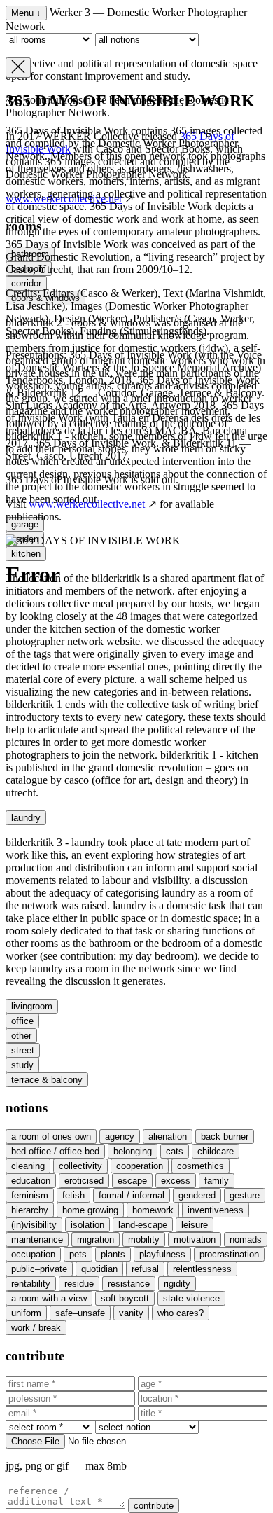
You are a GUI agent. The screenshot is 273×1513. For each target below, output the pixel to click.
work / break (36, 1327)
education (30, 1180)
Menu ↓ (26, 13)
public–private (39, 1269)
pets (78, 1254)
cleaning (28, 1166)
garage (24, 524)
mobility (144, 1239)
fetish (73, 1195)
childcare (215, 1151)
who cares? (181, 1313)
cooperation (139, 1166)
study (22, 1065)
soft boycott (125, 1298)
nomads (246, 1239)
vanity (131, 1313)
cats (174, 1151)
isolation (87, 1225)
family (216, 1180)
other (21, 1035)
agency (119, 1136)
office (22, 1021)
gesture (245, 1195)
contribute (154, 1505)
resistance (129, 1283)
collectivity (80, 1166)
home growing (90, 1210)
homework (153, 1210)
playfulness (162, 1254)
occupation (33, 1254)
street (22, 1050)
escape (132, 1180)
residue (79, 1283)
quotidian (99, 1269)
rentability (30, 1283)
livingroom (31, 1006)
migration (95, 1239)
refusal (145, 1269)
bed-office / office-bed (55, 1151)
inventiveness (216, 1210)
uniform (26, 1313)
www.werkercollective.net (87, 504)
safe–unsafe (80, 1313)
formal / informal (131, 1195)
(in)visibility (34, 1225)
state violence (191, 1298)
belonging (132, 1151)
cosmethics (200, 1166)
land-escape (142, 1225)
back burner (224, 1136)
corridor (26, 283)
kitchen (26, 553)
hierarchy (29, 1210)
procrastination (229, 1254)
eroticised (84, 1180)
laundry (26, 818)
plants (113, 1254)
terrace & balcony (47, 1080)
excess (175, 1180)
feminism (29, 1195)
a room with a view (49, 1298)
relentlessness (202, 1269)
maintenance (37, 1239)
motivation (195, 1239)
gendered (197, 1195)
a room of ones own (51, 1136)
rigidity (177, 1283)
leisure (194, 1225)
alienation (167, 1136)
